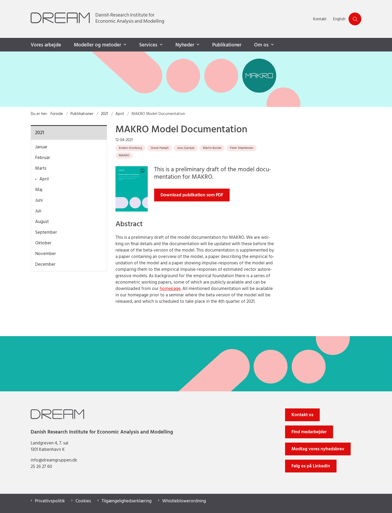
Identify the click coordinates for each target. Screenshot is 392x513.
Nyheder (184, 45)
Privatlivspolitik (50, 501)
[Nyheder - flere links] (197, 44)
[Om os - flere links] (272, 44)
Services (148, 45)
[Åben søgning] (355, 19)
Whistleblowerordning (184, 501)
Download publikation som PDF (192, 195)
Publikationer (226, 45)
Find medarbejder (309, 432)
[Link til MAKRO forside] (196, 79)
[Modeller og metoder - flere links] (124, 44)
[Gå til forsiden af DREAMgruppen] (170, 19)
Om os (261, 45)
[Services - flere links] (160, 44)
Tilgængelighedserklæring (126, 501)
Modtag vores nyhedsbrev (317, 449)
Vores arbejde (46, 45)
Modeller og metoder (97, 45)
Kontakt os (302, 415)
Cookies (83, 501)
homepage (170, 288)
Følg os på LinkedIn (310, 466)
